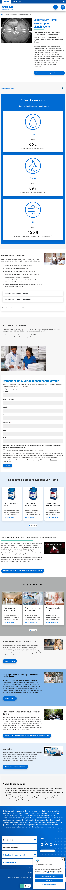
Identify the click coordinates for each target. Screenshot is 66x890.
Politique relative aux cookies (53, 872)
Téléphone (6, 422)
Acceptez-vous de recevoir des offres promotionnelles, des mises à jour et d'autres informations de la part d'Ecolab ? (32, 447)
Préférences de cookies (47, 850)
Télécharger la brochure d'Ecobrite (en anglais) (18, 293)
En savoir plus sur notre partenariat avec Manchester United (22, 570)
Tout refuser (48, 880)
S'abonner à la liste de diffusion (15, 767)
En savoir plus (9, 661)
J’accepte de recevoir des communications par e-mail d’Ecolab (24, 450)
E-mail (5, 415)
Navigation (8, 89)
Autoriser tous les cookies (49, 876)
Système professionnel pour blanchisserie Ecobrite (16, 14)
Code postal (7, 438)
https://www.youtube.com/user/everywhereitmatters (55, 844)
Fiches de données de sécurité (17, 877)
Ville (4, 430)
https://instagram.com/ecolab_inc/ (51, 844)
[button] (55, 7)
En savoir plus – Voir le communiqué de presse (15, 308)
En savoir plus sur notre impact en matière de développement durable (27, 735)
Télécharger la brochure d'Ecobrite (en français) (18, 299)
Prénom (5, 392)
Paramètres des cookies (49, 884)
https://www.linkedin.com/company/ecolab (42, 844)
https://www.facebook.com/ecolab (46, 844)
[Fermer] (62, 859)
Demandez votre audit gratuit (45, 73)
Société (5, 407)
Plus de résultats (9, 518)
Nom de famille (8, 399)
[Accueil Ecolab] (6, 8)
